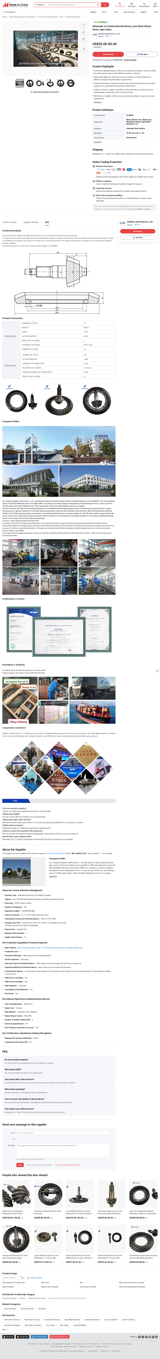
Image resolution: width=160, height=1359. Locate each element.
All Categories (10, 12)
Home (4, 17)
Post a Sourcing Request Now (67, 1165)
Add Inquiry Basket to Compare (46, 92)
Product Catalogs (35, 1278)
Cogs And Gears (10, 1308)
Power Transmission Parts (47, 17)
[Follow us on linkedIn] (156, 1337)
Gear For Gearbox (111, 1319)
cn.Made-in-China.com (102, 1346)
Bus (81, 1282)
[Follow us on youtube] (149, 1337)
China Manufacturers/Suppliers (61, 1344)
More (4, 1329)
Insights (129, 1344)
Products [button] (40, 4)
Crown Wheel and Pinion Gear (52, 947)
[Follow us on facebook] (139, 1337)
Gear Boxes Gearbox (92, 1319)
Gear (61, 17)
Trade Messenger (39, 1337)
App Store (8, 1337)
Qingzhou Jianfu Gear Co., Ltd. (109, 33)
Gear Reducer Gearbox (33, 1325)
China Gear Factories (11, 1319)
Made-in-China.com (70, 1346)
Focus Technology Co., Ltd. (63, 1351)
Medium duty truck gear (49, 1287)
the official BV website (56, 853)
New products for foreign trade (13, 1282)
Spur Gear (42, 1308)
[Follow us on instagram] (146, 1337)
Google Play (22, 1337)
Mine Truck (45, 1282)
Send (20, 1165)
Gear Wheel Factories (72, 1319)
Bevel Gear (22, 947)
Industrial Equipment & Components (22, 17)
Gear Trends (64, 1325)
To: (14, 1139)
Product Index (120, 1344)
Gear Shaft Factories (52, 1319)
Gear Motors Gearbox (12, 1325)
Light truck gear (8, 1287)
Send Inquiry (108, 54)
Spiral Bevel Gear (33, 947)
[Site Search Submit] (105, 4)
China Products (44, 1344)
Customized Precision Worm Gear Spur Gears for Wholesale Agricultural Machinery (143, 1257)
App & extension (129, 12)
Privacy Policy (115, 1351)
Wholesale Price (94, 1344)
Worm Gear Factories (32, 1319)
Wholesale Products (80, 1344)
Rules (156, 12)
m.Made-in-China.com (86, 1346)
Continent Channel (107, 1344)
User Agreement (93, 1351)
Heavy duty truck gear (88, 1287)
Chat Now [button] (143, 54)
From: (13, 1133)
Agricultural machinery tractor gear (131, 1282)
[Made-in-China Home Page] (15, 4)
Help (115, 12)
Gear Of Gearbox (128, 1319)
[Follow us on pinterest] (153, 1337)
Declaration (104, 1351)
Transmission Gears (73, 17)
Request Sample (130, 60)
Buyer (104, 12)
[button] (98, 5)
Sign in (155, 6)
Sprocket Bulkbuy (80, 1325)
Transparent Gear (27, 1308)
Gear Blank (69, 947)
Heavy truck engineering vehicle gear (132, 1287)
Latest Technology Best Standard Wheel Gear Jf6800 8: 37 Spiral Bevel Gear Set (142, 1213)
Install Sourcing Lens (60, 1337)
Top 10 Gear (50, 1325)
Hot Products (32, 1344)
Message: (11, 1145)
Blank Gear (78, 947)
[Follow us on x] (143, 1337)
